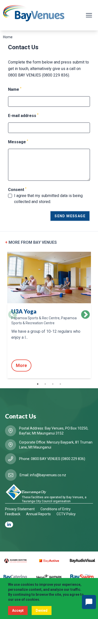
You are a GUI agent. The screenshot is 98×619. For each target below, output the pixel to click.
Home (8, 37)
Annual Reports (38, 514)
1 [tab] (37, 384)
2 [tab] (45, 384)
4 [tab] (60, 384)
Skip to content (16, 4)
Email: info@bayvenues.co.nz (43, 475)
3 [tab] (52, 384)
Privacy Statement (20, 509)
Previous (13, 315)
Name (14, 89)
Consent (17, 189)
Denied (41, 610)
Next (85, 315)
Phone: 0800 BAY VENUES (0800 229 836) (52, 459)
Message (18, 141)
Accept (18, 610)
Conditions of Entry (55, 509)
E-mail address (23, 115)
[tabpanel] (49, 315)
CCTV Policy (66, 514)
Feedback (12, 514)
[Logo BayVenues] (34, 13)
